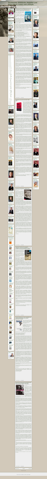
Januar (10, 100)
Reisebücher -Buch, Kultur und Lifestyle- (11, 256)
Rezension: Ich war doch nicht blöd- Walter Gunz (11, 80)
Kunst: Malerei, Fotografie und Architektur (11, 251)
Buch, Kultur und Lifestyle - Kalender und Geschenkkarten (11, 335)
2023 (9, 58)
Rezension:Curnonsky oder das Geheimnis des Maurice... (11, 96)
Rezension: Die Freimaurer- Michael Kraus (23, 188)
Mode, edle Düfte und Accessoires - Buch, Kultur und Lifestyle (11, 272)
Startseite (24, 468)
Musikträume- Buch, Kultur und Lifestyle (11, 326)
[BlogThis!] (21, 97)
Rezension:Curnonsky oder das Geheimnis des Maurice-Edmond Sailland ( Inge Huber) (23, 383)
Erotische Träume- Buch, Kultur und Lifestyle (11, 340)
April (10, 73)
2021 (9, 60)
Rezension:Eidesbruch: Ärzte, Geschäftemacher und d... (11, 91)
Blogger (29, 474)
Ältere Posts (30, 468)
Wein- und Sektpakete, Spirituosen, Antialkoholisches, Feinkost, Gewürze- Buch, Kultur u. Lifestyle (11, 290)
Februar (11, 99)
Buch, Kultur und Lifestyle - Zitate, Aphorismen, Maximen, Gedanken (11, 346)
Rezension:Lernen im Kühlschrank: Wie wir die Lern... (11, 76)
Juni (10, 72)
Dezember (11, 67)
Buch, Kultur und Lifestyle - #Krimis (11, 309)
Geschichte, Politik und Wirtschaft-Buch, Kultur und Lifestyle (11, 284)
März (10, 98)
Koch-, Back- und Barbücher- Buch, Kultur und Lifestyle (11, 246)
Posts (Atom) (24, 470)
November (11, 68)
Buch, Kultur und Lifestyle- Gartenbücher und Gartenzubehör (11, 261)
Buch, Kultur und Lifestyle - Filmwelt (11, 330)
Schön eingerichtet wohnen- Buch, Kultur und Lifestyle (11, 305)
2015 (9, 65)
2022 (9, 59)
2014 (9, 66)
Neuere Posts (17, 468)
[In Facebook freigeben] (22, 97)
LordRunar (25, 474)
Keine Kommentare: (18, 97)
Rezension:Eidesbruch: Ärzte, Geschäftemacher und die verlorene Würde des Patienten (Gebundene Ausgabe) (23, 318)
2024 (9, 57)
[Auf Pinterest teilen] (23, 97)
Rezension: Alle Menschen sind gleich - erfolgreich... (11, 88)
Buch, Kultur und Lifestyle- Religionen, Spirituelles (11, 299)
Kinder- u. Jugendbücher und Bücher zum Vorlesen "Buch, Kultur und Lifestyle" (11, 315)
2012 (9, 102)
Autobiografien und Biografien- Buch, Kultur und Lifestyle (11, 294)
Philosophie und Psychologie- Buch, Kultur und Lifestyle (11, 267)
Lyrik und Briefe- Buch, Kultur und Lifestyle (11, 321)
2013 (9, 101)
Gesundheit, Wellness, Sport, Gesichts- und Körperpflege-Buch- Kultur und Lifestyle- (11, 278)
